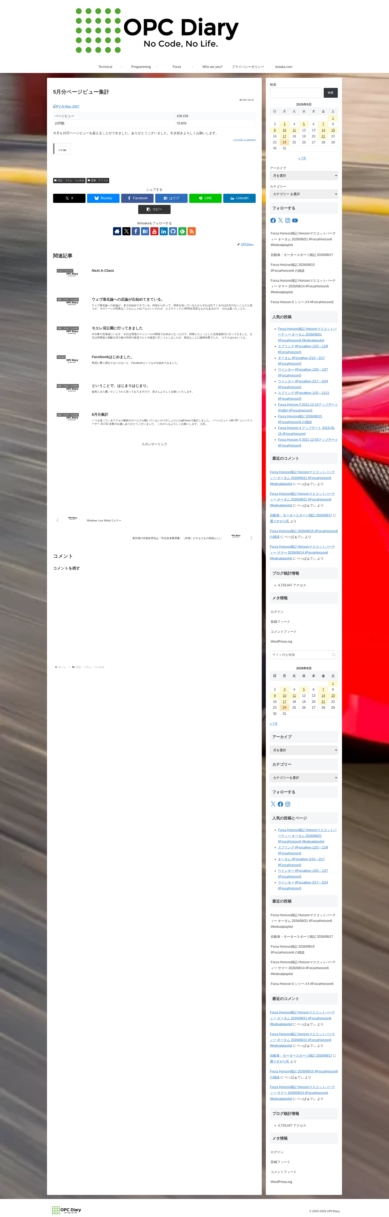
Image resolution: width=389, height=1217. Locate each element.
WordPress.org (281, 641)
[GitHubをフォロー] (173, 231)
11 (294, 130)
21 (323, 136)
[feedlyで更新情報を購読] (182, 231)
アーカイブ (278, 168)
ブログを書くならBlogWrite (244, 140)
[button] (154, 209)
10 (284, 130)
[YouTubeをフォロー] (154, 231)
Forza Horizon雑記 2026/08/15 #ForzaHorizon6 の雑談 (293, 267)
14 (323, 130)
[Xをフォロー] (126, 231)
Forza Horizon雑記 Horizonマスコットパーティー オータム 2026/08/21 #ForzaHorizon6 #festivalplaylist (303, 239)
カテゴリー (278, 186)
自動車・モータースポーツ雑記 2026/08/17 (302, 255)
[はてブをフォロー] (145, 231)
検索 (273, 84)
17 (284, 136)
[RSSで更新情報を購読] (192, 231)
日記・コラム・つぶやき (71, 180)
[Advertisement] (154, 475)
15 (333, 130)
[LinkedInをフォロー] (164, 231)
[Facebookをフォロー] (136, 231)
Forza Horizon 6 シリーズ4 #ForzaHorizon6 (302, 302)
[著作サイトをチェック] (117, 231)
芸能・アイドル (99, 180)
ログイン (277, 611)
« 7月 (302, 158)
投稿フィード (280, 621)
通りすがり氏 (279, 521)
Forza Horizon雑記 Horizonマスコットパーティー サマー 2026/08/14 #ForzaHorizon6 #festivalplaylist (303, 286)
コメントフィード (284, 631)
